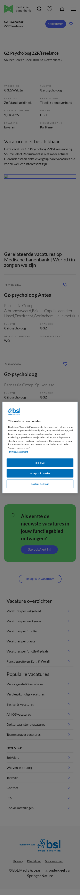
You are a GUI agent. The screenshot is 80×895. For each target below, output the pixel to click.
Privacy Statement (18, 451)
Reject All (40, 462)
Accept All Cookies (40, 473)
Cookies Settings (40, 484)
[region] (40, 447)
